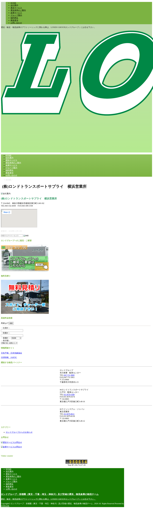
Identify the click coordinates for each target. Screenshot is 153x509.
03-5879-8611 (69, 414)
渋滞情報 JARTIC (9, 357)
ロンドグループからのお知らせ (19, 432)
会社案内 (14, 5)
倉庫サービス (16, 13)
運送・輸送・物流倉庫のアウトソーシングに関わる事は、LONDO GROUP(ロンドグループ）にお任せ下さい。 (48, 499)
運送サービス (16, 8)
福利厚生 (14, 18)
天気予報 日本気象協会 (11, 353)
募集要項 (14, 20)
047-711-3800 (69, 375)
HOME (13, 3)
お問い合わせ (16, 23)
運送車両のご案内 (18, 10)
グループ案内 (16, 15)
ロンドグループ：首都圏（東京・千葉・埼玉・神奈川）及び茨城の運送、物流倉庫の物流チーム (50, 494)
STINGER (5, 506)
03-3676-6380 (69, 395)
